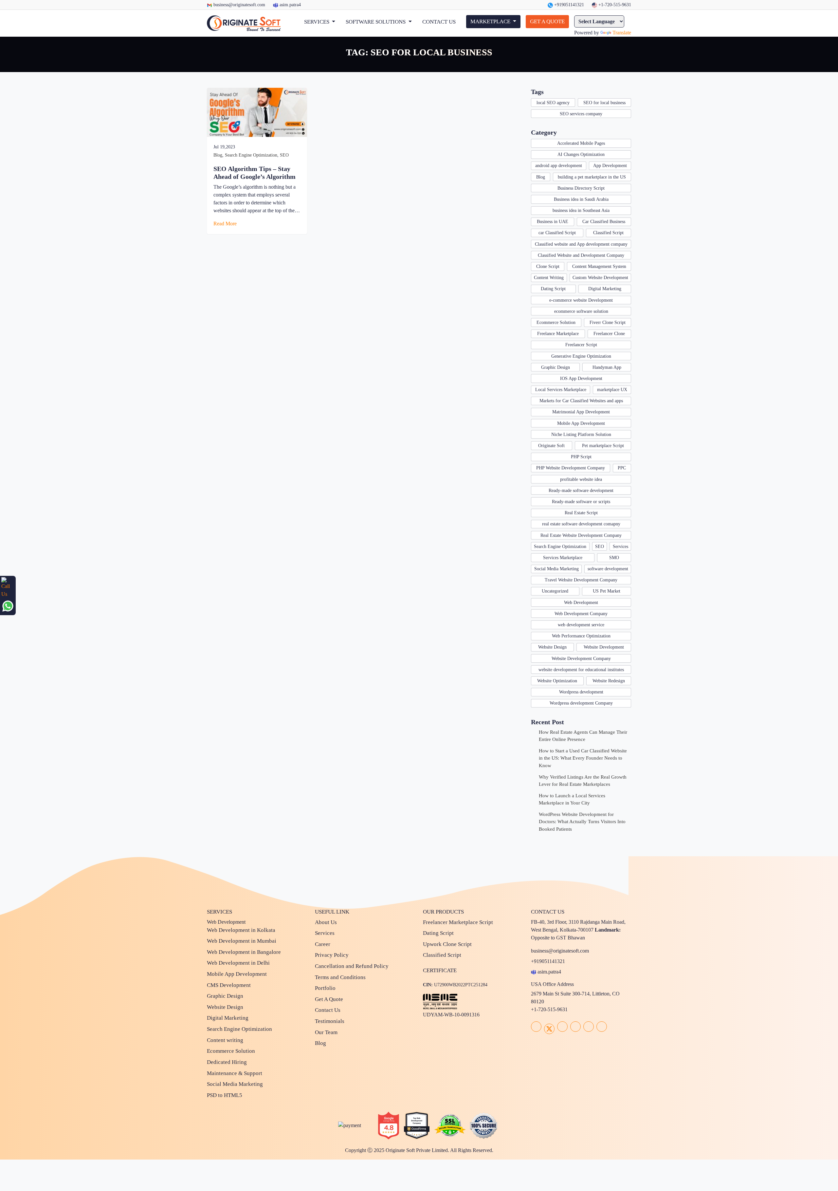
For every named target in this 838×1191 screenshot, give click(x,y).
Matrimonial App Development (581, 411)
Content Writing (549, 277)
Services (620, 546)
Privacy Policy (332, 955)
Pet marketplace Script (603, 445)
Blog (217, 155)
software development (608, 568)
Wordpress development (581, 692)
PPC (622, 467)
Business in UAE (552, 221)
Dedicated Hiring (227, 1062)
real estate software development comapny (581, 523)
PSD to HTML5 (224, 1095)
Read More (225, 223)
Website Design (552, 647)
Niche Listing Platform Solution (581, 434)
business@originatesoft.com (239, 4)
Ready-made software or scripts (581, 501)
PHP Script (581, 456)
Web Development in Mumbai (241, 941)
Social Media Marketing (556, 568)
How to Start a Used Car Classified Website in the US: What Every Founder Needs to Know (583, 758)
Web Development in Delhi (238, 963)
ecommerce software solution (581, 311)
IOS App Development (581, 378)
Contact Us (327, 1010)
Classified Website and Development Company (581, 255)
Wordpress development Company (581, 703)
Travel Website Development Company (581, 579)
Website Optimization (557, 680)
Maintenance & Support (234, 1073)
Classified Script (608, 232)
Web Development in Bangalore (244, 952)
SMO (614, 557)
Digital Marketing (604, 288)
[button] (319, 22)
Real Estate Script (581, 512)
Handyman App (606, 367)
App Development (610, 165)
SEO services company (581, 113)
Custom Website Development (600, 277)
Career (322, 944)
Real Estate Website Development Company (581, 535)
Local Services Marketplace (560, 389)
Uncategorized (555, 591)
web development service (581, 624)
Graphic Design (555, 367)
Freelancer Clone (609, 333)
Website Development (604, 647)
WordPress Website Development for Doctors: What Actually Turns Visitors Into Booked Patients (582, 822)
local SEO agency (553, 102)
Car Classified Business (603, 221)
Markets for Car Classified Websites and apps (581, 400)
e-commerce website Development (581, 300)
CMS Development (229, 985)
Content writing (225, 1040)
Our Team (326, 1032)
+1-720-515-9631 (614, 4)
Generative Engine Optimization (581, 356)
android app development (558, 165)
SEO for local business (604, 102)
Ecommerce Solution (556, 322)
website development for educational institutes (581, 669)
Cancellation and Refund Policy (352, 966)
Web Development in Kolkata (241, 930)
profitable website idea (581, 479)
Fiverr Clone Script (608, 322)
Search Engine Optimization (251, 155)
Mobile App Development (581, 423)
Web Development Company (581, 613)
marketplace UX (612, 389)
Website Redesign (608, 680)
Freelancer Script (581, 344)
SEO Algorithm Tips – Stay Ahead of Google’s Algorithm (254, 172)
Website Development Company (581, 658)
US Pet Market (606, 591)
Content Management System (599, 266)
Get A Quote (329, 999)
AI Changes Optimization (581, 154)
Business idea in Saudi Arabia (581, 199)
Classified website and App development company (581, 244)
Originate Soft (551, 445)
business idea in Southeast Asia (581, 210)
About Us (326, 922)
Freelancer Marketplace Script (458, 922)
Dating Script (553, 288)
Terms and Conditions (340, 977)
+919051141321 (568, 4)
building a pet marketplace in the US (592, 177)
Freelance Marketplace (558, 333)
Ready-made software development (581, 490)
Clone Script (547, 266)
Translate (621, 32)
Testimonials (329, 1021)
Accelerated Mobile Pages (581, 143)
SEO (284, 155)
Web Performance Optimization (581, 635)
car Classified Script (557, 232)
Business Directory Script (581, 188)
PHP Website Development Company (570, 467)
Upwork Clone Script (447, 944)
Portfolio (325, 988)
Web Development (581, 602)
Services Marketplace (562, 557)
